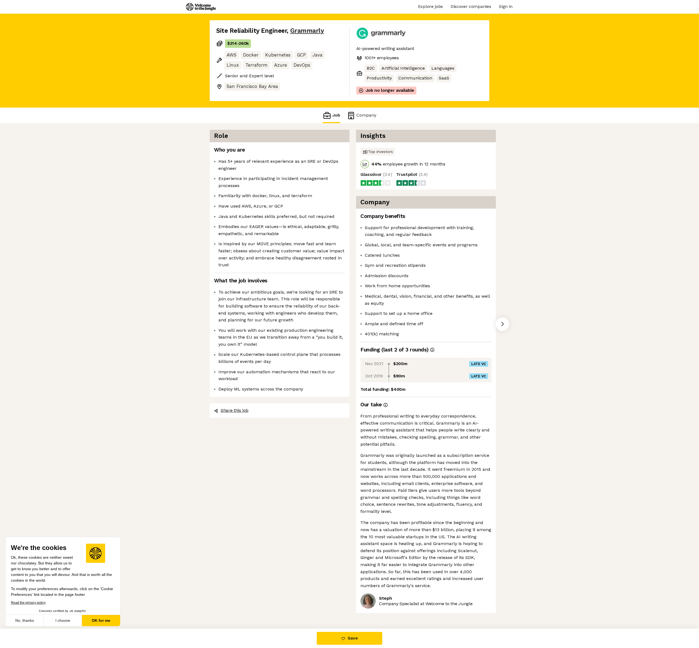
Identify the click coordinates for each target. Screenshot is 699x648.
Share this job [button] (234, 410)
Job (336, 115)
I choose (62, 620)
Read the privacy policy (28, 603)
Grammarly (307, 30)
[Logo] (201, 7)
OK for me (101, 620)
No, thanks (24, 620)
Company (366, 115)
